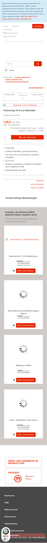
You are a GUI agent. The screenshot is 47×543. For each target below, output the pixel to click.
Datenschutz (10, 517)
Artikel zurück (10, 94)
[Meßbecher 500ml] (23, 349)
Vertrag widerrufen (11, 535)
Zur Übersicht (37, 88)
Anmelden (38, 26)
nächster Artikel (37, 94)
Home (5, 26)
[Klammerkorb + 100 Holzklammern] (23, 239)
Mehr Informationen (26, 271)
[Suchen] (38, 63)
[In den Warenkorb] (13, 380)
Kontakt (15, 26)
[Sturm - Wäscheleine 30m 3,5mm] (23, 403)
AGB (7, 503)
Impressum (9, 495)
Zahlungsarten (11, 524)
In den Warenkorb (28, 137)
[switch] (5, 539)
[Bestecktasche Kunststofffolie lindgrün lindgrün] (23, 294)
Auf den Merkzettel (37, 184)
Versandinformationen (14, 531)
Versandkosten (14, 125)
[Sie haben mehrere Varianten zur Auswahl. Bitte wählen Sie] (13, 271)
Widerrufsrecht (11, 510)
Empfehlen (40, 181)
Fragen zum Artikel (37, 188)
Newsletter (7, 29)
